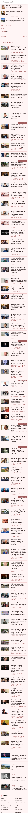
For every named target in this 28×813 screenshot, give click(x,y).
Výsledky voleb (4, 804)
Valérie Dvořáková (17, 580)
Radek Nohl (23, 71)
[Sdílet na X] (26, 36)
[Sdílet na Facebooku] (24, 36)
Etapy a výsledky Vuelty (20, 802)
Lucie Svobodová (16, 696)
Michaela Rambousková (17, 443)
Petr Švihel (22, 365)
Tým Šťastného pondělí (17, 90)
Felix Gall (17, 807)
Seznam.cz (19, 2)
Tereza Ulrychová (17, 420)
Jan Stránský (16, 464)
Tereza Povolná (11, 8)
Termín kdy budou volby (6, 806)
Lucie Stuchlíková (16, 61)
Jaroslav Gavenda (16, 737)
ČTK (20, 99)
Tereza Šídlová (21, 301)
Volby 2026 (3, 800)
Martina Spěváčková (18, 494)
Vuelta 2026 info (18, 800)
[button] (3, 7)
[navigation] (2, 2)
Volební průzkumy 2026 (6, 802)
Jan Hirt (16, 804)
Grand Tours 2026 (18, 809)
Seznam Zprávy (15, 348)
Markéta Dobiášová (17, 366)
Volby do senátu (4, 807)
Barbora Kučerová (12, 16)
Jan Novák (22, 546)
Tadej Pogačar (18, 806)
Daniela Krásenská (12, 21)
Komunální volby (4, 809)
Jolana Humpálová (17, 558)
